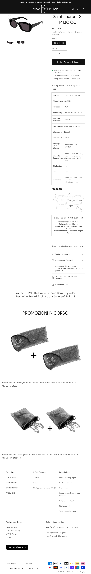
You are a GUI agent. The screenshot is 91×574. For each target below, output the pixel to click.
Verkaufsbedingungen (67, 511)
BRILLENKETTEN (12, 488)
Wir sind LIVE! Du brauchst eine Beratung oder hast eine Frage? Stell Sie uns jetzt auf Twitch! (45, 294)
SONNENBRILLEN (12, 478)
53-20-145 (59, 43)
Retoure (36, 483)
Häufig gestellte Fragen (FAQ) (44, 488)
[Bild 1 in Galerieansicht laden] (10, 42)
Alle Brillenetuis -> (11, 386)
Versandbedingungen (67, 478)
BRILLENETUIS (11, 483)
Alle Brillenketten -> (11, 458)
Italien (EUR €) (14, 568)
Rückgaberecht (65, 506)
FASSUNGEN (11, 493)
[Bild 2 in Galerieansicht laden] (20, 42)
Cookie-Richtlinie (66, 483)
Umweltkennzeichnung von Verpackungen (69, 494)
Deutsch (32, 568)
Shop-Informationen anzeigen (67, 79)
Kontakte (36, 478)
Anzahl (54, 48)
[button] (7, 9)
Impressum (63, 488)
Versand (63, 32)
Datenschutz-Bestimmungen (70, 501)
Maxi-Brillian (67, 572)
